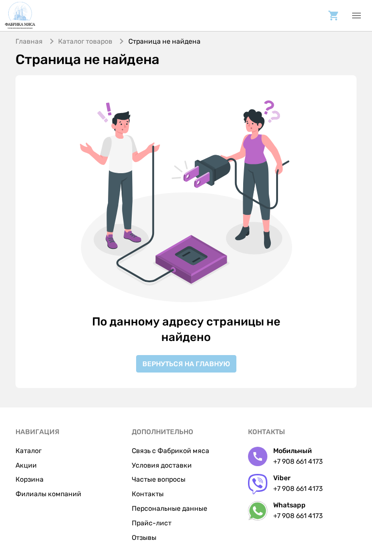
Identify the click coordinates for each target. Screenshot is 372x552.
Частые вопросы (159, 479)
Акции (26, 465)
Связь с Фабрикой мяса (170, 451)
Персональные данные (169, 508)
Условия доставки (162, 465)
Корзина (30, 479)
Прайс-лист (151, 523)
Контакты (148, 494)
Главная (29, 41)
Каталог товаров (85, 41)
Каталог (29, 451)
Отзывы (144, 538)
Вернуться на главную (186, 364)
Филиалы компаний (48, 494)
